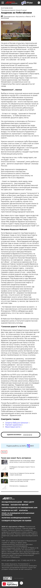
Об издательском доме (12, 502)
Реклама (5, 505)
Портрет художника (13, 425)
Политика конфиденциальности (16, 518)
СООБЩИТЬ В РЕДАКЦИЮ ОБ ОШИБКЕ (16, 521)
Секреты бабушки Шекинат (16, 423)
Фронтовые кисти (12, 427)
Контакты (23, 510)
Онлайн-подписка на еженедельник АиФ (19, 508)
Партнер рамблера (18, 578)
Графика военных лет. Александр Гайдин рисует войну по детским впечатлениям (22, 461)
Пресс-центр (28, 502)
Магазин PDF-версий (19, 505)
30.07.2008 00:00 (7, 8)
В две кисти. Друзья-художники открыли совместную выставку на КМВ (22, 480)
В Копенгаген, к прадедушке (18, 486)
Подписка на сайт (10, 510)
